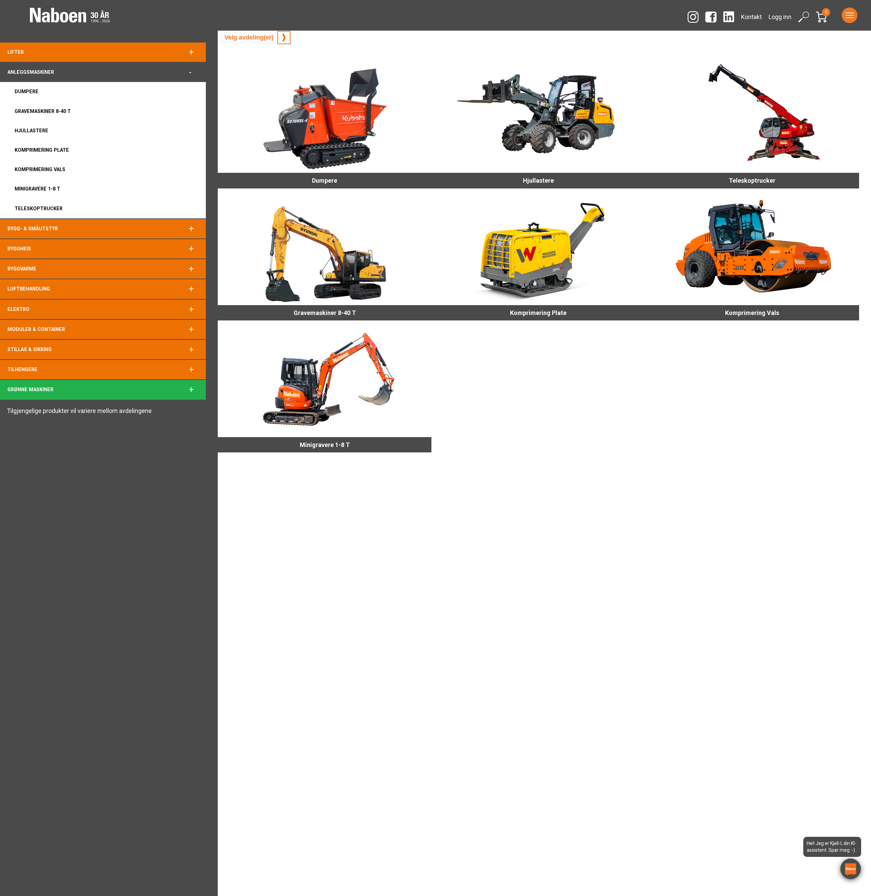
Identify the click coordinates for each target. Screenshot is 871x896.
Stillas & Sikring (29, 349)
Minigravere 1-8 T (37, 189)
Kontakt (751, 16)
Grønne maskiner (30, 389)
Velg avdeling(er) (249, 37)
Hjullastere (31, 130)
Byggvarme (21, 268)
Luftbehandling (28, 289)
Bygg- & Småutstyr (32, 228)
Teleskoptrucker (39, 208)
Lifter (15, 52)
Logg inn (780, 16)
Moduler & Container (36, 329)
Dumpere (26, 91)
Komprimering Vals (40, 169)
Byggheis (19, 248)
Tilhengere (22, 369)
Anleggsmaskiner (30, 72)
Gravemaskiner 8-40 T (43, 111)
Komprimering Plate (42, 150)
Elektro (18, 309)
